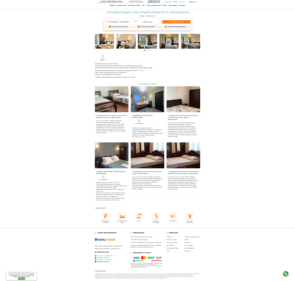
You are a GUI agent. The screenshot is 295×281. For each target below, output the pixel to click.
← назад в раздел (100, 208)
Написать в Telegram (104, 260)
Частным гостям (172, 242)
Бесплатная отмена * (148, 26)
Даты (106, 21)
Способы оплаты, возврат (139, 239)
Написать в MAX (103, 258)
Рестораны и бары (134, 5)
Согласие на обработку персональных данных (146, 242)
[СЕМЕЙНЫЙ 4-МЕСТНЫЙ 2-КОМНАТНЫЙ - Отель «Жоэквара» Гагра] (147, 99)
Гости (135, 21)
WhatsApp (167, 2)
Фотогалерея (173, 5)
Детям (165, 5)
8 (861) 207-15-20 (154, 1)
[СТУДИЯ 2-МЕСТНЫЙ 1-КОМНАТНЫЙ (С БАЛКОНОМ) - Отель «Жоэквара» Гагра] (111, 155)
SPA (143, 5)
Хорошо (21, 278)
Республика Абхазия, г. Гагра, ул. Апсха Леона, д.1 (136, 2)
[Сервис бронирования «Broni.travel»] (193, 2)
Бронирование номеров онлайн (141, 237)
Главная (112, 5)
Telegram (182, 2)
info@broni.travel (103, 262)
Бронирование (190, 248)
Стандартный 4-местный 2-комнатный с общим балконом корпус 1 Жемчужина (183, 117)
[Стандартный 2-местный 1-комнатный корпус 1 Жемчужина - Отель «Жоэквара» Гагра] (147, 155)
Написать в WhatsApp (105, 256)
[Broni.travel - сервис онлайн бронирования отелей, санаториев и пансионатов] (105, 239)
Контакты (182, 5)
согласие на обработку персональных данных (23, 276)
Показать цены (176, 22)
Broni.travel (102, 271)
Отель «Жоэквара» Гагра (111, 1)
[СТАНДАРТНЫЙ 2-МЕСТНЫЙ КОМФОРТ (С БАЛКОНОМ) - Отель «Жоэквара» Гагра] (104, 41)
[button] (144, 50)
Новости (187, 242)
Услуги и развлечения (154, 5)
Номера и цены (121, 5)
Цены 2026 (170, 245)
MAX (175, 2)
